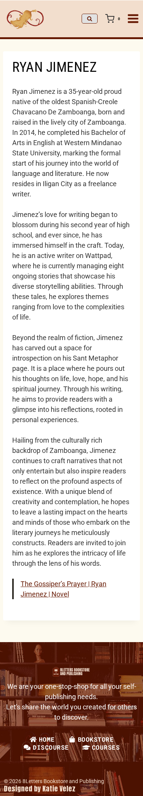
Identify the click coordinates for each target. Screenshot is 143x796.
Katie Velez (59, 788)
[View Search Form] (90, 19)
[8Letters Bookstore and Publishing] (25, 18)
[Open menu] (133, 19)
